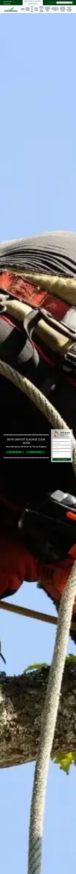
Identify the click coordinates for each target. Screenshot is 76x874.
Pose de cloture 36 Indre (36, 9)
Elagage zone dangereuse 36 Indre (69, 9)
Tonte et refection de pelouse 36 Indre (41, 9)
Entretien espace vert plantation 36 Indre (62, 9)
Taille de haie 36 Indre (32, 9)
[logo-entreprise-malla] (10, 9)
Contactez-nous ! (35, 452)
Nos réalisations (15, 452)
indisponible (8, 1)
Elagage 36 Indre (22, 9)
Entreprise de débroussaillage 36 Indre (55, 9)
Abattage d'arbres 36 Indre (27, 9)
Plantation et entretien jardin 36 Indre (47, 9)
